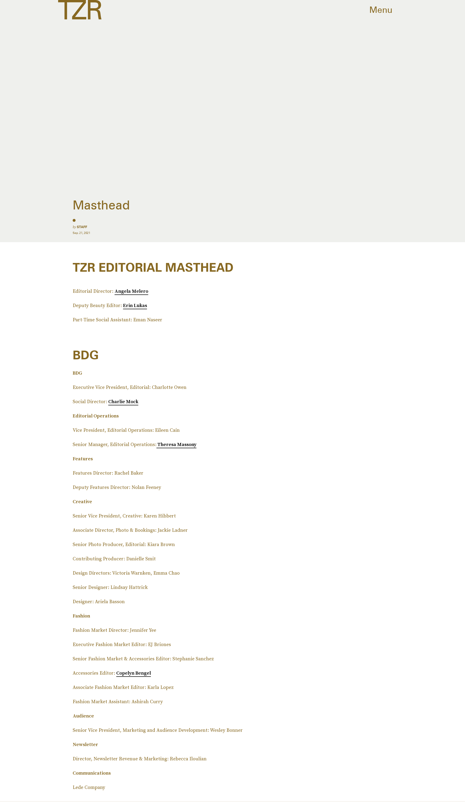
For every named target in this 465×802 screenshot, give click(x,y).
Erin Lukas (135, 305)
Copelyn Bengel (133, 673)
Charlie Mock (123, 401)
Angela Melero (131, 291)
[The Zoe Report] (79, 9)
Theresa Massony (176, 444)
